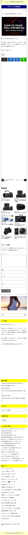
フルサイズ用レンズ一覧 (7, 471)
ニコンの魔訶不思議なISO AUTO (9, 443)
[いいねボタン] (3, 55)
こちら (15, 344)
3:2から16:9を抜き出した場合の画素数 (11, 489)
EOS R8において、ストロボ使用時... (10, 460)
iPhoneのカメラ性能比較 (7, 497)
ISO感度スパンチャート (7, 484)
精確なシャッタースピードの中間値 (10, 495)
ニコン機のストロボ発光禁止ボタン (10, 447)
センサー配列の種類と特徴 (8, 505)
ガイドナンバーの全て (6, 450)
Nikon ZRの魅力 (5, 433)
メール (3, 276)
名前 (2, 269)
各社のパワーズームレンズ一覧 (9, 479)
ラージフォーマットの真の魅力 (9, 454)
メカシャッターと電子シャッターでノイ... (11, 428)
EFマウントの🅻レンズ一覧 (8, 481)
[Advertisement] (14, 120)
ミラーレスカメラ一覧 (7, 468)
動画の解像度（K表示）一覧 (8, 510)
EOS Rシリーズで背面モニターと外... (10, 439)
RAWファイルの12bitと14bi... (8, 452)
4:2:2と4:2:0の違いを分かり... (8, 456)
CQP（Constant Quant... (7, 435)
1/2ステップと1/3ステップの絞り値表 (10, 508)
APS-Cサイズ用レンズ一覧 (8, 474)
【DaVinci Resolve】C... (7, 430)
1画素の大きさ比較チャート (8, 487)
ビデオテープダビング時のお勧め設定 (10, 516)
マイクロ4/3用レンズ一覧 (7, 476)
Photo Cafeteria (11, 533)
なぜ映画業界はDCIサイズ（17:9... (9, 441)
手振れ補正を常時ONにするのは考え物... (11, 437)
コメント (4, 253)
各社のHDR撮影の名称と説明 (8, 503)
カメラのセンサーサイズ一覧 (8, 500)
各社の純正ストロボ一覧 (7, 492)
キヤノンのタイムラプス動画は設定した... (11, 458)
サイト (3, 283)
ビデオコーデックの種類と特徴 (9, 513)
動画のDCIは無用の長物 (7, 445)
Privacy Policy (5, 518)
